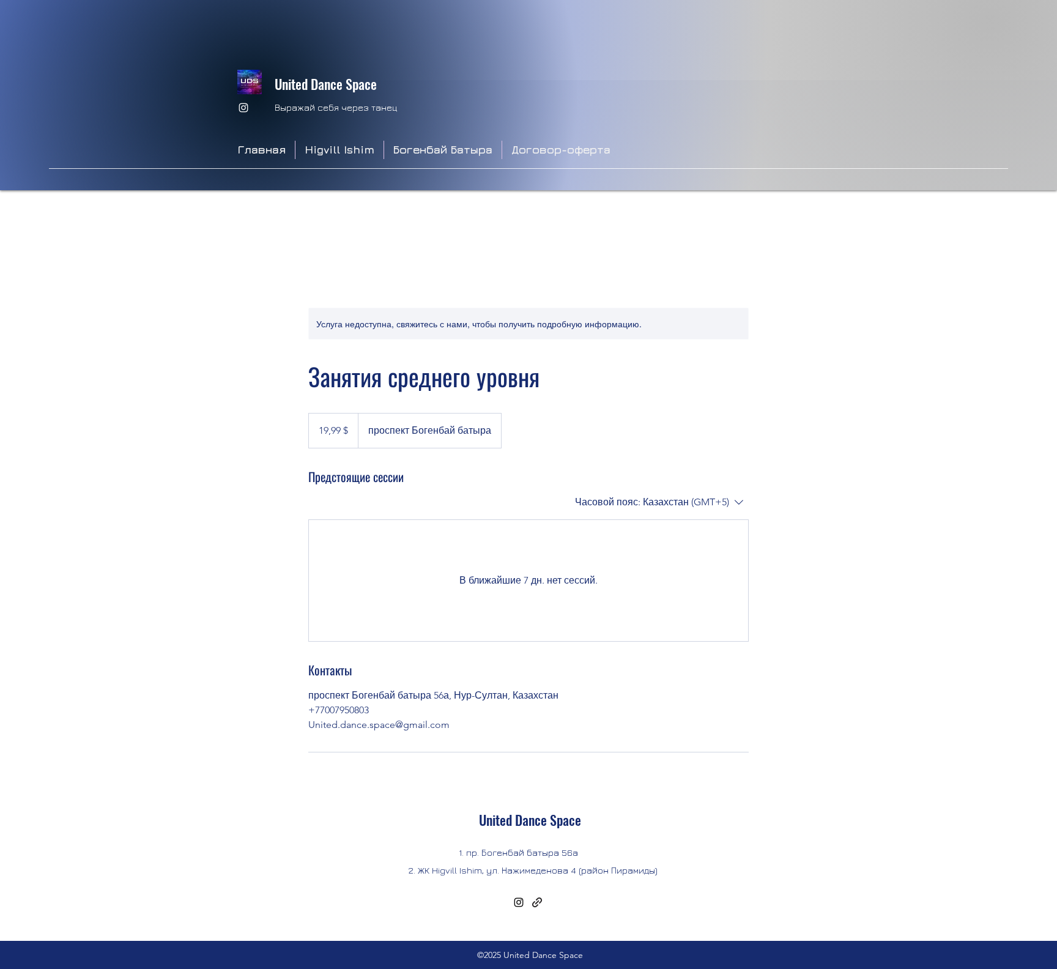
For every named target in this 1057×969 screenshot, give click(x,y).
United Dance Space (326, 84)
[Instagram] (243, 108)
